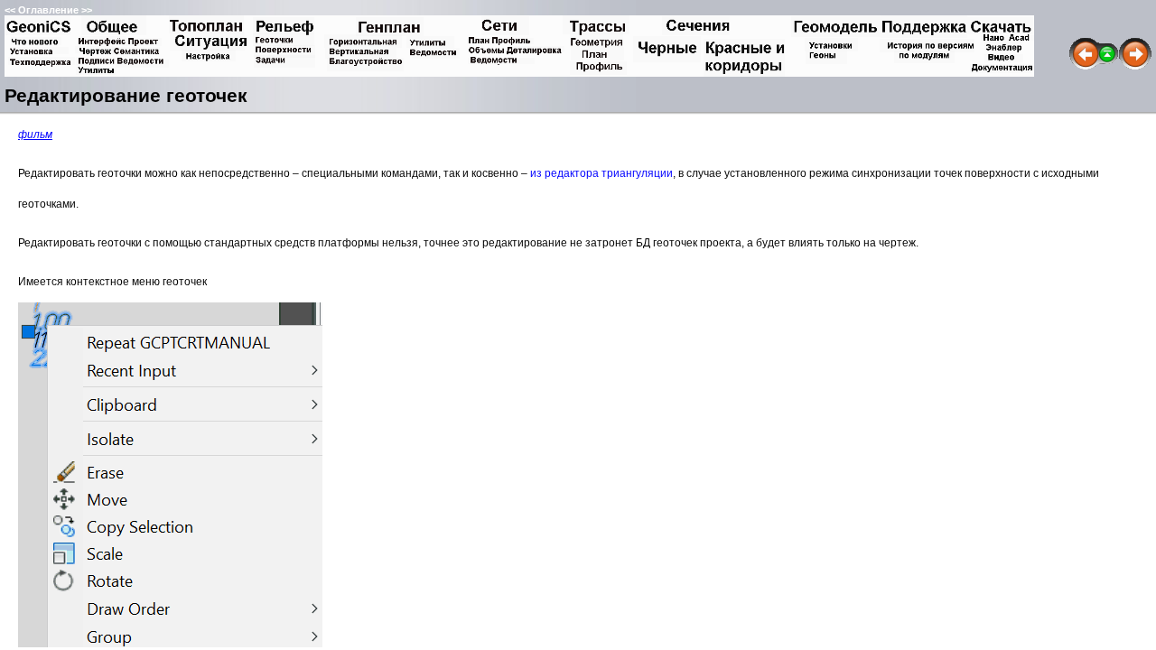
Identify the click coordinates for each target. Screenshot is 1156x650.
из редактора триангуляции (601, 173)
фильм (35, 134)
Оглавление (48, 10)
